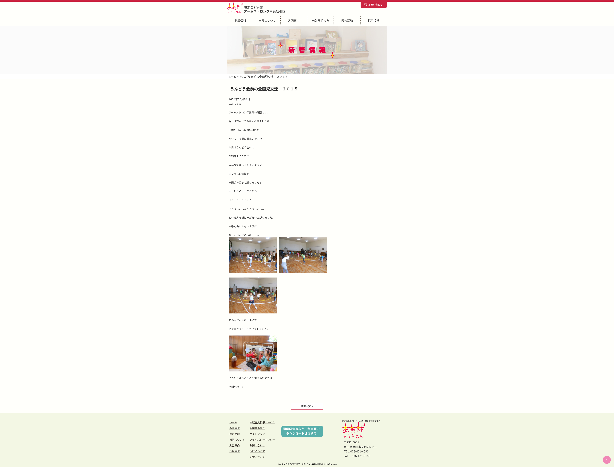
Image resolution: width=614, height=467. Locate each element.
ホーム (233, 422)
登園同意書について (302, 431)
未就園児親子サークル (262, 422)
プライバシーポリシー (262, 439)
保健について (257, 451)
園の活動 (347, 20)
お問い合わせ (375, 5)
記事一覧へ (307, 406)
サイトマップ (257, 434)
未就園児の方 (320, 20)
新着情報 (240, 20)
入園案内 (293, 20)
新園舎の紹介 (257, 428)
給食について (257, 457)
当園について (267, 20)
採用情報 (373, 20)
